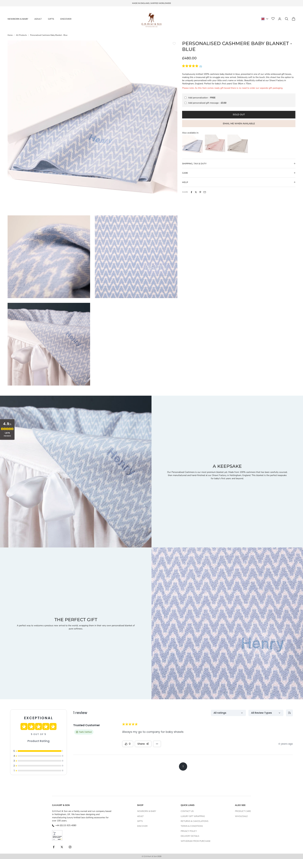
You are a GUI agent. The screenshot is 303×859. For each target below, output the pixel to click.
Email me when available (239, 123)
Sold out (239, 114)
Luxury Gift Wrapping (193, 816)
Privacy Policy (189, 831)
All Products (21, 35)
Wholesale (241, 816)
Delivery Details (190, 836)
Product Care (243, 811)
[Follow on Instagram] (70, 847)
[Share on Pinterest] (200, 192)
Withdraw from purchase (196, 841)
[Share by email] (204, 192)
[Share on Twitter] (196, 192)
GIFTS (51, 19)
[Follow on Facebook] (53, 847)
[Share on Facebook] (191, 192)
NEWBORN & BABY (18, 19)
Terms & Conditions (192, 826)
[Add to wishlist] (174, 43)
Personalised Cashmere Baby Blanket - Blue (48, 35)
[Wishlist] (273, 18)
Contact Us (187, 811)
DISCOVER (65, 19)
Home (10, 35)
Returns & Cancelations (194, 821)
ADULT (38, 19)
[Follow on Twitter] (61, 847)
